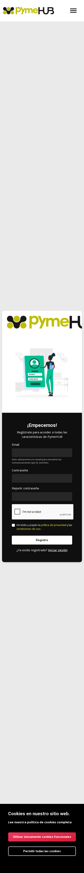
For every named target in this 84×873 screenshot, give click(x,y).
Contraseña (20, 470)
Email (15, 444)
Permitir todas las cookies (42, 851)
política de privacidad (54, 525)
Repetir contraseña (25, 488)
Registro (42, 540)
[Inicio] (28, 10)
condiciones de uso (29, 529)
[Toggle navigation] (73, 10)
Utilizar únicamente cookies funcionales (42, 837)
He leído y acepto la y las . (44, 527)
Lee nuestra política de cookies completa (40, 822)
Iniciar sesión (57, 550)
